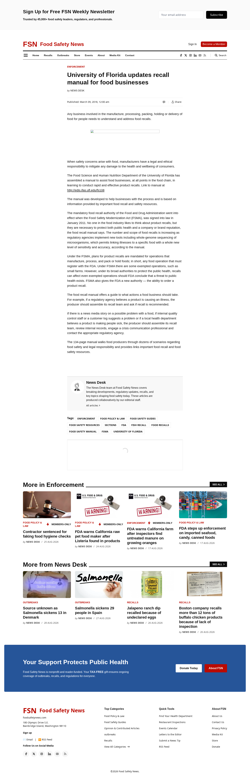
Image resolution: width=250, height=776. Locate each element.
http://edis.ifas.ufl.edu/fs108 (85, 190)
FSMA (105, 431)
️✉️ (28, 739)
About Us (217, 716)
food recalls (160, 425)
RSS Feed (164, 746)
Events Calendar (168, 728)
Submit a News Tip (169, 740)
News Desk (77, 90)
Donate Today (189, 668)
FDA (123, 425)
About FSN (216, 668)
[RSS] (204, 55)
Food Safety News (129, 771)
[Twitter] (185, 55)
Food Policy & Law (112, 418)
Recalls (132, 602)
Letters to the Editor (170, 734)
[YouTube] (200, 55)
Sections (110, 425)
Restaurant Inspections (172, 722)
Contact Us (218, 722)
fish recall (138, 425)
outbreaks (30, 602)
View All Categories (115, 746)
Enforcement (76, 66)
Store (215, 740)
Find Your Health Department (175, 716)
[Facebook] (180, 55)
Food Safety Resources (84, 425)
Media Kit (217, 734)
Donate (216, 746)
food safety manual (83, 431)
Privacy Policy (219, 728)
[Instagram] (190, 55)
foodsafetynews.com (34, 717)
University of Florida (128, 431)
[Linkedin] (195, 55)
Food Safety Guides (143, 418)
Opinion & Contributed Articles (121, 728)
